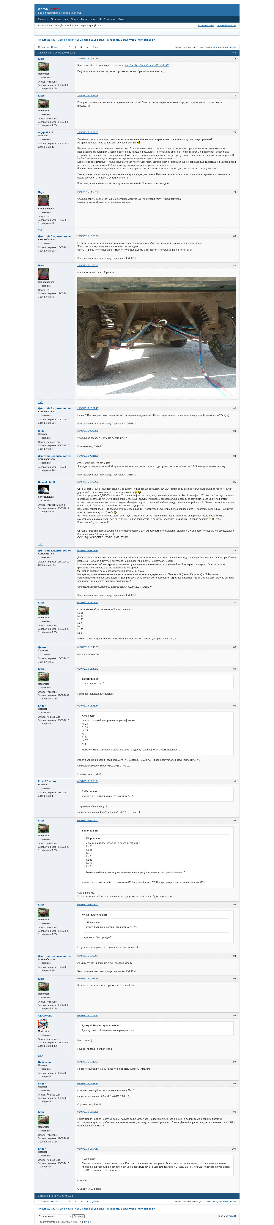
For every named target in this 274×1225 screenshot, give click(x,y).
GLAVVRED (45, 1015)
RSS (234, 52)
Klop (41, 58)
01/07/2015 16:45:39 (87, 647)
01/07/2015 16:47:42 (87, 669)
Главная (43, 19)
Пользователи (59, 19)
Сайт (40, 230)
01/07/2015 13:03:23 (87, 602)
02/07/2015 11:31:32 (87, 1015)
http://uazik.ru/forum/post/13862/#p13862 (147, 65)
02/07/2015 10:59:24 (87, 956)
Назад (54, 47)
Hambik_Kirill (46, 481)
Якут (41, 192)
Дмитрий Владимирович (54, 236)
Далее (95, 47)
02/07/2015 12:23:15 (87, 1083)
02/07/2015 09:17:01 (87, 820)
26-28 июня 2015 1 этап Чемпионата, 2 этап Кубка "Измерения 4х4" (117, 39)
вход (215, 47)
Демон (42, 647)
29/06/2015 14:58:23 (87, 192)
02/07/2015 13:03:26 (87, 1112)
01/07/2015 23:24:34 (87, 781)
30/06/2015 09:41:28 (87, 456)
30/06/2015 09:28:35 (87, 431)
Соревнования (66, 39)
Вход (121, 19)
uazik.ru (55, 9)
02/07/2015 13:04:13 (87, 1148)
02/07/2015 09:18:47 (87, 904)
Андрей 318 (45, 132)
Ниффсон (44, 1061)
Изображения (107, 19)
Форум (43, 9)
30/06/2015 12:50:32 (87, 482)
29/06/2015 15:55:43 (87, 265)
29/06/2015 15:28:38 (87, 236)
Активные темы (206, 25)
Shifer (41, 430)
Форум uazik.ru (46, 39)
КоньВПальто (47, 781)
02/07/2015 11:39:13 (87, 1062)
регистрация (229, 47)
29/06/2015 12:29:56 (87, 58)
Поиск (74, 19)
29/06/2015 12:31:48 (87, 95)
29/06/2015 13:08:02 (87, 132)
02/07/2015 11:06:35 (87, 978)
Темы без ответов (226, 25)
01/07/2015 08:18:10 (87, 550)
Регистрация (88, 19)
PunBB (232, 1216)
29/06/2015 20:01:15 (87, 408)
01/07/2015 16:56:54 (87, 705)
